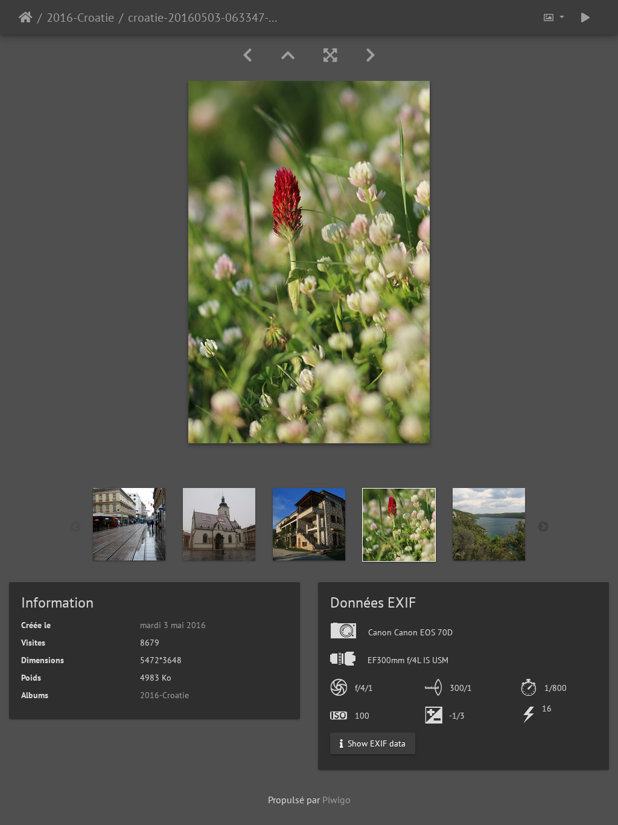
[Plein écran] (330, 55)
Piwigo (336, 800)
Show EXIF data (375, 743)
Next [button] (543, 527)
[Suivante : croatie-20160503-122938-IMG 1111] (370, 55)
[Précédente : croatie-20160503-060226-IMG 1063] (247, 55)
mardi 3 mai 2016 (173, 625)
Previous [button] (75, 527)
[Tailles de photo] (553, 17)
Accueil (26, 17)
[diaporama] (585, 17)
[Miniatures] (288, 55)
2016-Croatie (80, 17)
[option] (129, 524)
